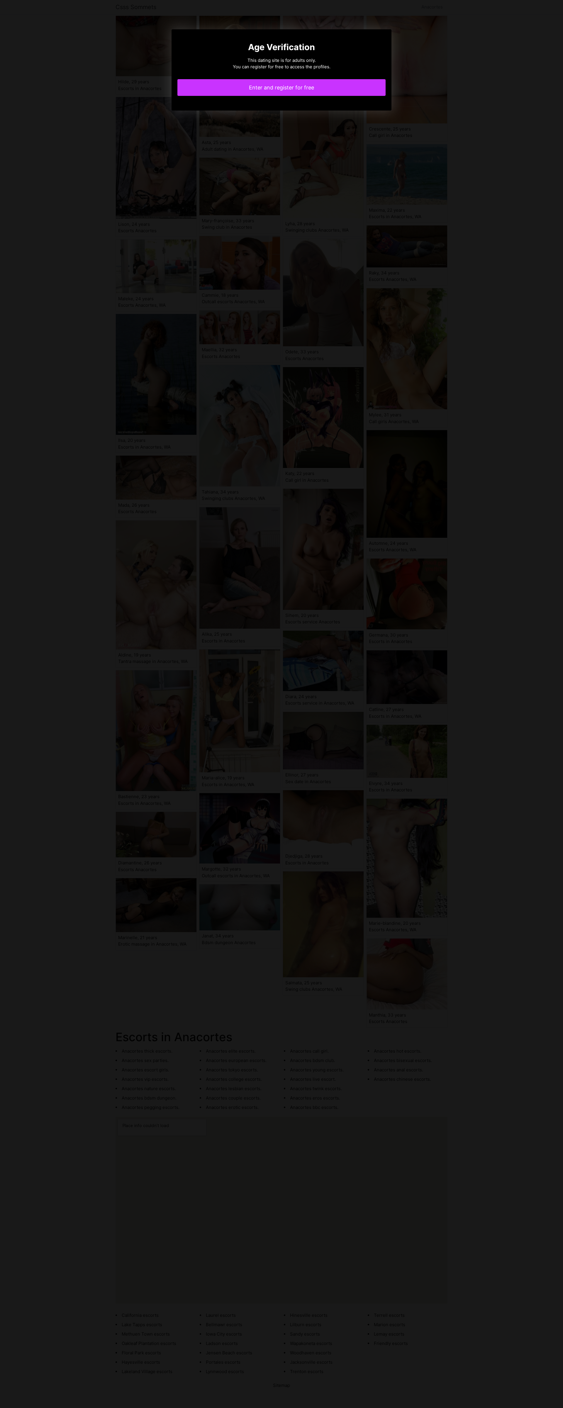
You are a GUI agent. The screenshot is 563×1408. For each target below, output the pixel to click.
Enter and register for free (281, 87)
